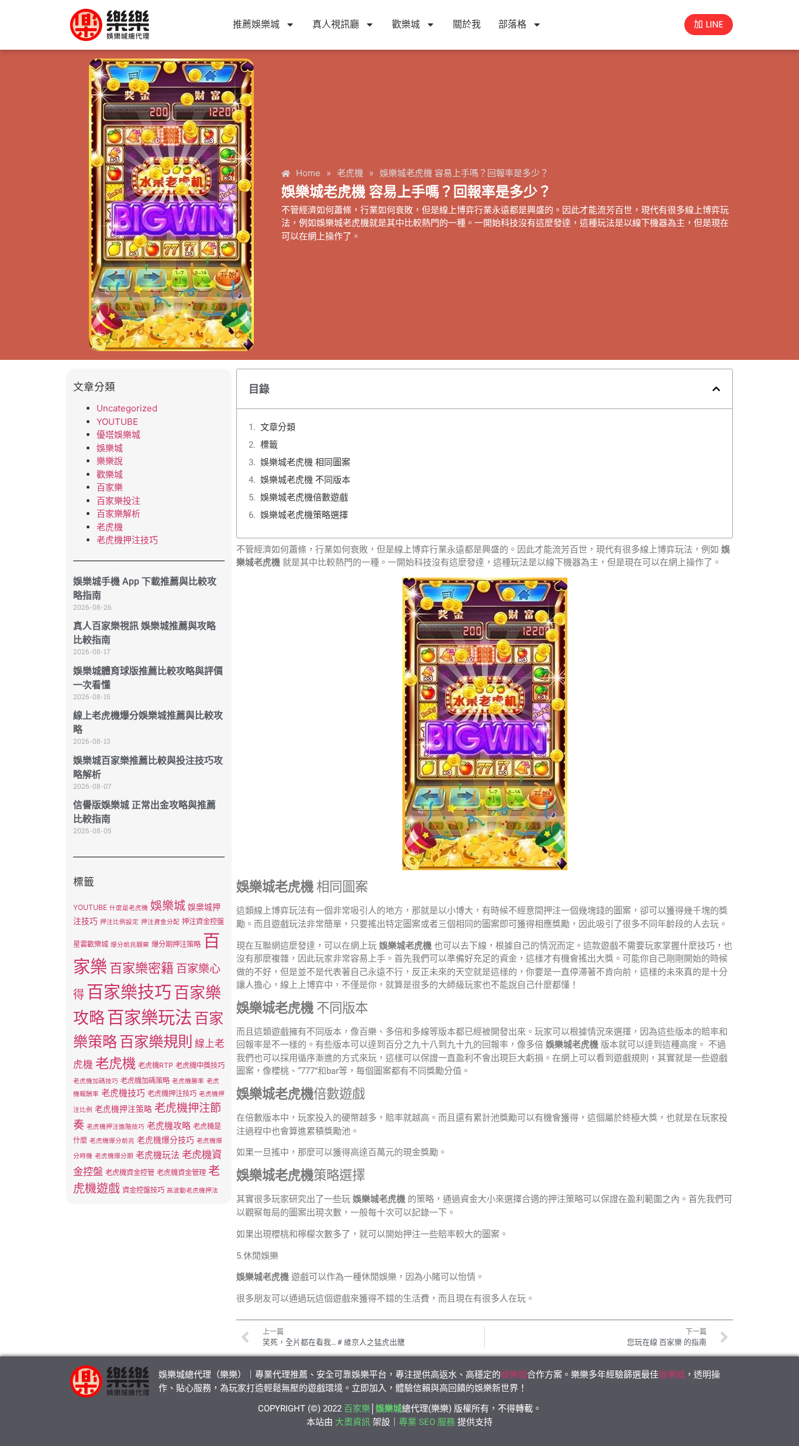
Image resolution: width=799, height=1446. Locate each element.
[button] (716, 388)
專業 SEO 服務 (427, 1422)
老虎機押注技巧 (127, 539)
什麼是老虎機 (128, 908)
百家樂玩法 (149, 1017)
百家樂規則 (155, 1041)
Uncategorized (127, 408)
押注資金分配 (160, 922)
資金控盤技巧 (143, 1190)
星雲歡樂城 (90, 944)
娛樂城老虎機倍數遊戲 (304, 497)
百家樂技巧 (129, 992)
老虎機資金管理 (181, 1172)
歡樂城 (406, 24)
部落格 (512, 24)
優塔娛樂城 (118, 434)
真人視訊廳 (335, 24)
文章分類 (277, 427)
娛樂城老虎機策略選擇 (304, 515)
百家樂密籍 (141, 968)
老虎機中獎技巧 (200, 1065)
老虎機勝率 (188, 1081)
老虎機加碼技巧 (95, 1081)
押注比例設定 (119, 922)
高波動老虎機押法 (192, 1190)
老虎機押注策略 (123, 1109)
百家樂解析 (118, 513)
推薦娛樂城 (256, 24)
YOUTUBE (117, 421)
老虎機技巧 (123, 1093)
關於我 (467, 24)
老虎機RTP (155, 1065)
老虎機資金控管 (129, 1172)
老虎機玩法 (158, 1155)
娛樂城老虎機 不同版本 (305, 480)
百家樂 (110, 487)
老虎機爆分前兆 (112, 1141)
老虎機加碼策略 (145, 1080)
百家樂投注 (118, 500)
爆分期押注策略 (176, 944)
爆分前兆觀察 (130, 945)
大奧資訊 (352, 1422)
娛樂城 (110, 448)
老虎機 (110, 527)
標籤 (269, 444)
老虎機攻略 (169, 1126)
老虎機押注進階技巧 (115, 1127)
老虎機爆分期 (114, 1156)
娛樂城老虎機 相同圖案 (305, 462)
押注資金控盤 (203, 921)
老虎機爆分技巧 (165, 1140)
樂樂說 (110, 460)
